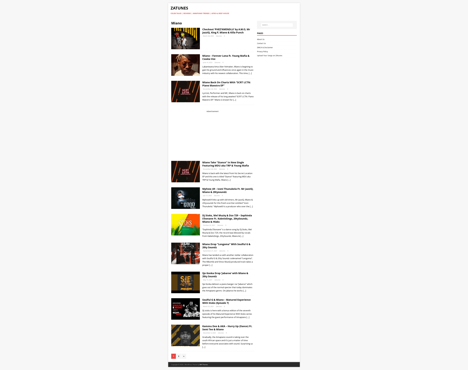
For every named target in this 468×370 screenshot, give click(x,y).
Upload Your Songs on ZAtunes (269, 55)
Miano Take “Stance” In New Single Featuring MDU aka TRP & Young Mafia (225, 164)
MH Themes (204, 365)
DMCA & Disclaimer (265, 47)
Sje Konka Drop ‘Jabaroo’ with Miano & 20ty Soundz (225, 275)
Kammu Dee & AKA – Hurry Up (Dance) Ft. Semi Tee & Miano (227, 328)
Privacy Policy (262, 51)
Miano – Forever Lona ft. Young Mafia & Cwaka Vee (225, 57)
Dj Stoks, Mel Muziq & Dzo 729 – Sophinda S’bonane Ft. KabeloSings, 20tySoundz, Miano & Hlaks (227, 218)
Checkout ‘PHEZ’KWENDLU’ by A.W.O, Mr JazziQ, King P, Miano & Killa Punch (226, 31)
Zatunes (219, 36)
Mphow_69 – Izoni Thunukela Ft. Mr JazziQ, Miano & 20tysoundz (227, 190)
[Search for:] (277, 25)
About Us (260, 39)
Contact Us (261, 43)
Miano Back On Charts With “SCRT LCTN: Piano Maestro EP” (226, 84)
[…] (250, 73)
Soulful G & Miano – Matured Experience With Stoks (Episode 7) (226, 301)
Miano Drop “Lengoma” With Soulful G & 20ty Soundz (226, 246)
